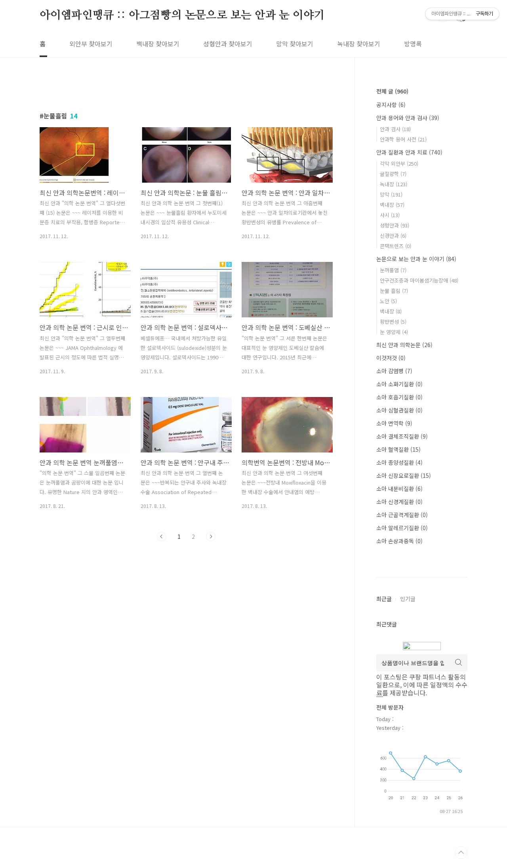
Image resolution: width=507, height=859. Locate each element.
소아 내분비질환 (399, 488)
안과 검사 (395, 129)
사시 (390, 215)
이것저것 (391, 358)
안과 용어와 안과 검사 (407, 118)
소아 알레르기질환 (402, 528)
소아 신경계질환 (399, 502)
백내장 (392, 204)
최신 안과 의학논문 (404, 345)
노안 (388, 301)
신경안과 (393, 235)
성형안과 (394, 225)
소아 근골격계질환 (402, 515)
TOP (461, 852)
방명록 (413, 43)
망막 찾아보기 (294, 43)
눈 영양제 (394, 332)
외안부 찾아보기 (90, 43)
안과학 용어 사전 (403, 139)
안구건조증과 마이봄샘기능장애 (419, 280)
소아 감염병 (394, 371)
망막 (391, 194)
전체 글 (392, 91)
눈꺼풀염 (393, 270)
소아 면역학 (394, 423)
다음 (210, 536)
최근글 (384, 599)
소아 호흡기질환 (399, 397)
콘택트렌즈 (395, 246)
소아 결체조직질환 (402, 436)
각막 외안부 (399, 163)
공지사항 (391, 105)
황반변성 (393, 321)
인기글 (408, 599)
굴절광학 (393, 174)
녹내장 (393, 184)
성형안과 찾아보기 (227, 43)
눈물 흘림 (394, 290)
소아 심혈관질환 (399, 410)
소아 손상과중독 (399, 541)
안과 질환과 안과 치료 (409, 152)
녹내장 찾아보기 (358, 43)
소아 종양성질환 (399, 462)
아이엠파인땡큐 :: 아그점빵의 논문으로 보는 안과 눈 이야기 (182, 15)
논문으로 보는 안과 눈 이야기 (416, 259)
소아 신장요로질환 (403, 475)
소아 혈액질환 (398, 449)
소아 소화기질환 (399, 384)
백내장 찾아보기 (157, 43)
